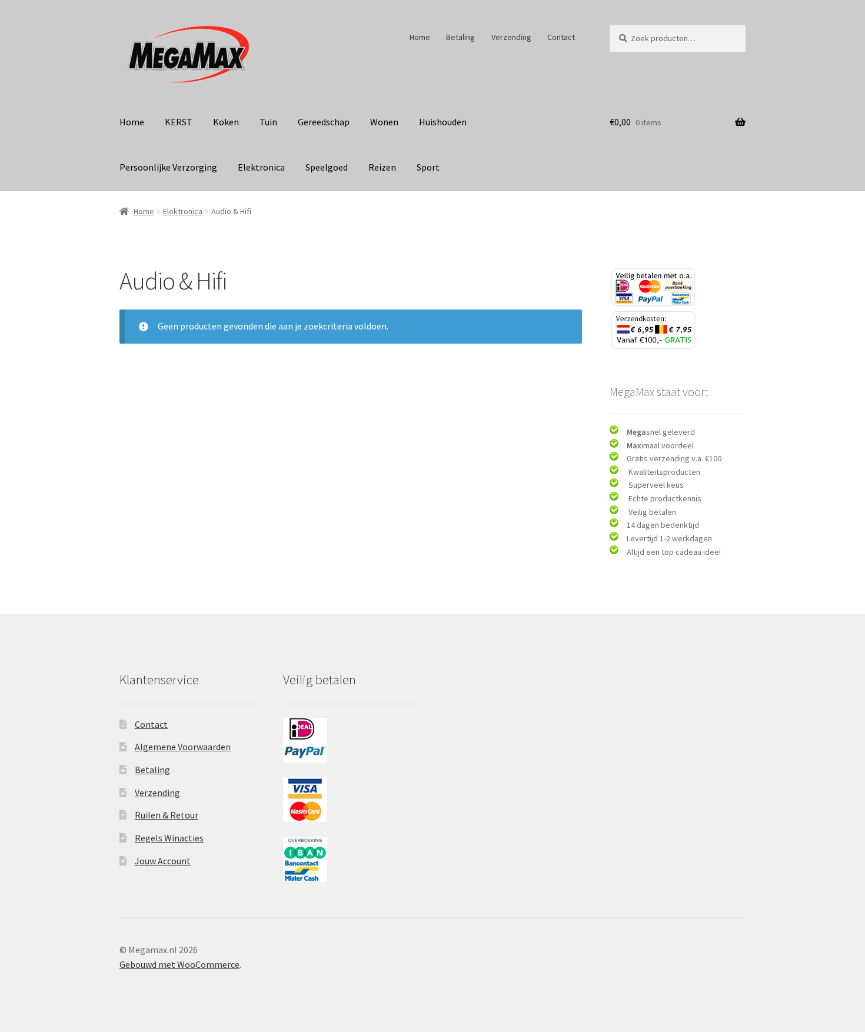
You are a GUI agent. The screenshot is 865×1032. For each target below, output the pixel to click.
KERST (178, 122)
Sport (428, 167)
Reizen (382, 167)
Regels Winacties (169, 838)
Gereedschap (324, 122)
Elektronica (261, 167)
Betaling (460, 37)
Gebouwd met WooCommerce (179, 964)
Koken (226, 122)
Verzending (511, 37)
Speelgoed (326, 167)
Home (420, 37)
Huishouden (443, 122)
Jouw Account (163, 861)
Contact (561, 37)
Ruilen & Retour (166, 815)
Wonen (384, 122)
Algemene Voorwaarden (183, 747)
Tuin (268, 122)
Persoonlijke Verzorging (168, 167)
